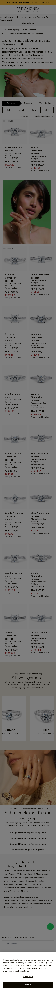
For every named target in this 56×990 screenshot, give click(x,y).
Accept (28, 985)
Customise (28, 977)
